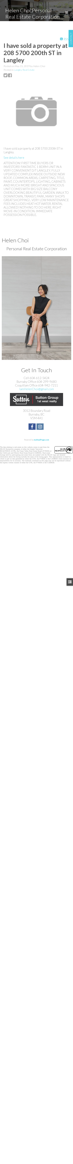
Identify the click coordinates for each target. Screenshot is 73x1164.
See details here (14, 157)
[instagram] (40, 427)
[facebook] (32, 427)
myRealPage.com (41, 440)
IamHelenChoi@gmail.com (36, 389)
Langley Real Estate (24, 69)
